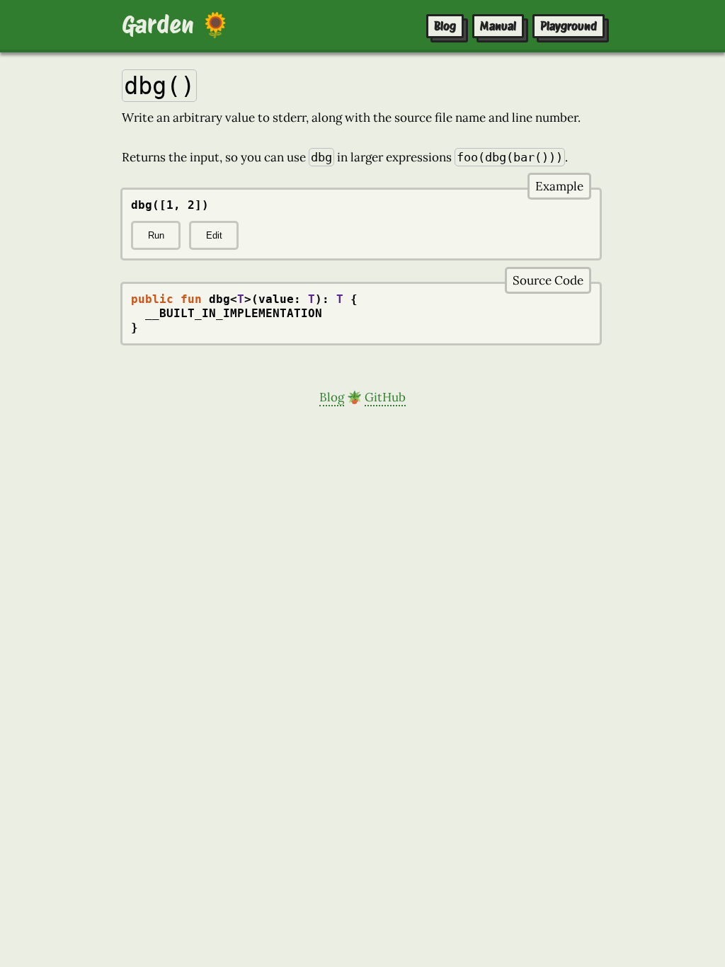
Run (156, 235)
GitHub (385, 397)
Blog (445, 26)
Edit (214, 235)
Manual (498, 26)
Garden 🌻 (176, 24)
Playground (568, 26)
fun (191, 299)
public (152, 299)
